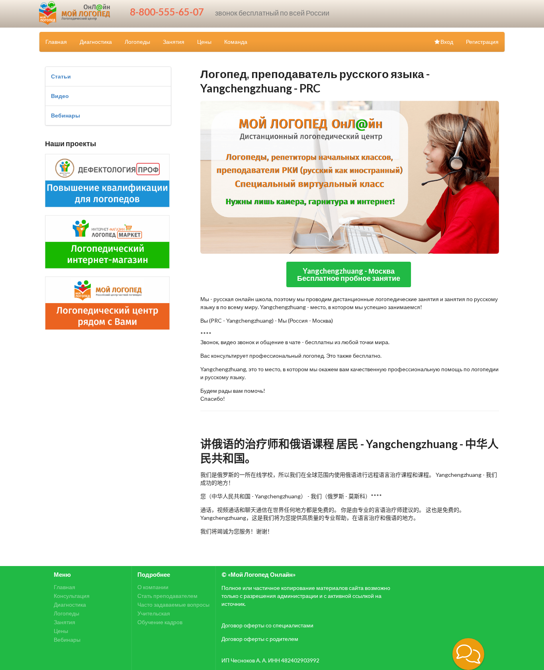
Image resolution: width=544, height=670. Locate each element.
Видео (60, 95)
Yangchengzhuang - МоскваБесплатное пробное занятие (348, 274)
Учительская (153, 613)
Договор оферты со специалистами (267, 625)
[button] (468, 654)
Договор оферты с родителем (259, 638)
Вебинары (65, 115)
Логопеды (137, 41)
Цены (204, 41)
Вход (446, 41)
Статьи (61, 76)
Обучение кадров (159, 622)
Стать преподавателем (167, 595)
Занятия (173, 41)
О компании (152, 587)
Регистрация (482, 41)
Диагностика (96, 41)
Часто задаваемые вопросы (173, 604)
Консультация (72, 595)
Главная (56, 41)
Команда (235, 41)
